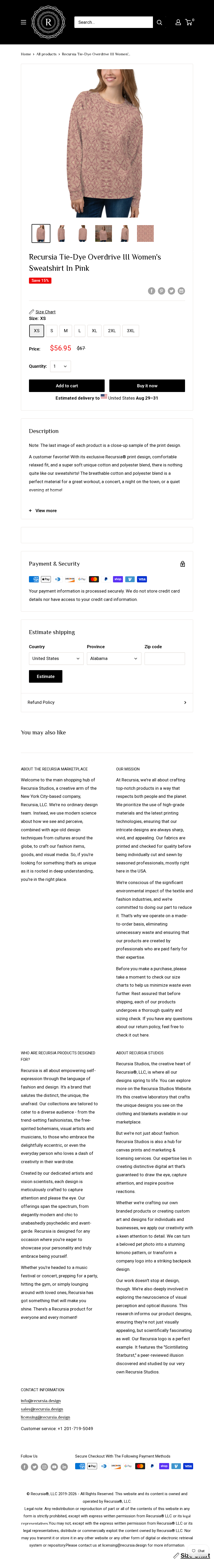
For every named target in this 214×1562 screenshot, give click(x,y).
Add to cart (67, 385)
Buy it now (147, 385)
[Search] (159, 22)
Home (26, 54)
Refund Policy (41, 702)
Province (96, 646)
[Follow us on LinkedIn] (64, 1467)
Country (37, 646)
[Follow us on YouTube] (54, 1467)
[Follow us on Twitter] (34, 1467)
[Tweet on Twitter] (171, 290)
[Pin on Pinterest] (161, 290)
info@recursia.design (41, 1400)
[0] (189, 22)
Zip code (153, 646)
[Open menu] (23, 22)
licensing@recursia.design (45, 1417)
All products (46, 54)
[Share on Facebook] (151, 290)
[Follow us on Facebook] (24, 1467)
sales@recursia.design (42, 1409)
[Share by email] (181, 290)
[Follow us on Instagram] (44, 1467)
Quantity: (38, 366)
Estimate (46, 676)
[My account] (178, 22)
